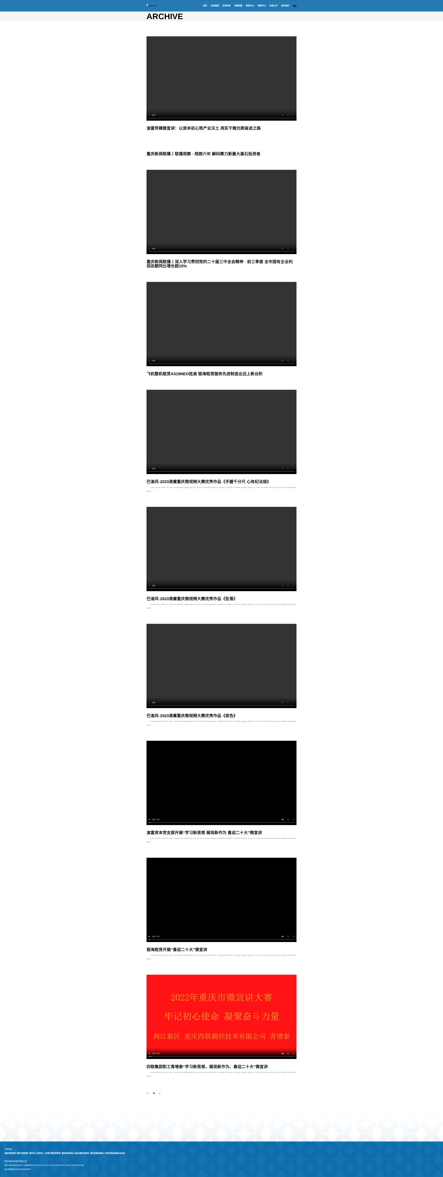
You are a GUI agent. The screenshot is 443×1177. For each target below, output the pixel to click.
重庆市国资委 (22, 1153)
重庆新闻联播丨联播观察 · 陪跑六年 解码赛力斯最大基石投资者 (203, 154)
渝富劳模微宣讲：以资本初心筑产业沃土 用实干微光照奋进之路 (204, 128)
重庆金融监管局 (96, 1153)
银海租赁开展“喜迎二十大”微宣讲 (177, 949)
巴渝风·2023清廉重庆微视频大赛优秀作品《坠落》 (192, 598)
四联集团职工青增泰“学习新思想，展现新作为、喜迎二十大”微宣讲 (207, 1066)
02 (154, 1093)
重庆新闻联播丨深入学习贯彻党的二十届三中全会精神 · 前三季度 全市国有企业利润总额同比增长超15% (220, 263)
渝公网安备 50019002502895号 (18, 1169)
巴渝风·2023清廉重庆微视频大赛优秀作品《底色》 (192, 715)
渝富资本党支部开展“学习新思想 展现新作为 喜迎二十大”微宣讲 (204, 832)
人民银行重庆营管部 (52, 1153)
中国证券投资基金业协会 (115, 1153)
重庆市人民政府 (36, 1153)
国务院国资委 (10, 1153)
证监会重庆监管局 (81, 1153)
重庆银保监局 (67, 1153)
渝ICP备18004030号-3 (14, 1165)
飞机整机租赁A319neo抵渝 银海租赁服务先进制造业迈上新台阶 (205, 374)
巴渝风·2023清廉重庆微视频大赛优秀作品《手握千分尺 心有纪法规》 (209, 481)
